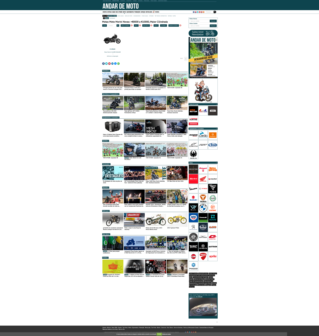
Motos (129, 327)
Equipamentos (135, 327)
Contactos (163, 327)
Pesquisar (213, 21)
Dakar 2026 (115, 11)
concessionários (136, 16)
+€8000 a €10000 (173, 25)
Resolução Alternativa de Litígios (110, 329)
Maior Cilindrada (125, 25)
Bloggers (208, 285)
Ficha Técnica (170, 327)
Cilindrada (163, 25)
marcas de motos (128, 16)
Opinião (120, 11)
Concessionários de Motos (200, 277)
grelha (107, 18)
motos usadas (121, 16)
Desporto (105, 187)
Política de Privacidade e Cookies (191, 327)
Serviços (191, 287)
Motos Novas (213, 273)
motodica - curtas (172, 16)
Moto (136, 25)
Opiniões (105, 141)
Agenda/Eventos (203, 273)
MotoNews (106, 71)
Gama (155, 25)
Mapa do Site (122, 329)
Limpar (104, 25)
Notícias (109, 327)
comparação (112, 18)
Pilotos (214, 285)
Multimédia (106, 164)
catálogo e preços (112, 16)
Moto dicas (106, 234)
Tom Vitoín (125, 327)
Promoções (137, 11)
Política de (166, 334)
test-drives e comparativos (161, 16)
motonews (151, 16)
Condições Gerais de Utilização (206, 327)
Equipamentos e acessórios (110, 117)
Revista (157, 11)
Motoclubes (149, 11)
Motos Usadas (193, 273)
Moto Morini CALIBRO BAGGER (112, 52)
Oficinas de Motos (199, 279)
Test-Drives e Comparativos (110, 94)
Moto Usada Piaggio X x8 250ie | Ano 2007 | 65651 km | (202, 296)
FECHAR (159, 334)
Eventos (105, 11)
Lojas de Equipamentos (196, 281)
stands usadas (145, 16)
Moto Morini (145, 25)
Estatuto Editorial (178, 327)
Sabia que (105, 211)
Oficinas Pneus (210, 279)
